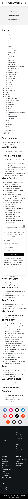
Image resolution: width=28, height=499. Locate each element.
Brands (7, 37)
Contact (7, 120)
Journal (7, 126)
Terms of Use (8, 35)
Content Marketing (10, 90)
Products (10, 102)
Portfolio (7, 96)
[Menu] (2, 3)
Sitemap (7, 94)
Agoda (9, 86)
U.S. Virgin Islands (11, 378)
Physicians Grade (12, 116)
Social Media (11, 110)
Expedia (10, 70)
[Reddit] (23, 416)
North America (10, 287)
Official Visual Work (13, 100)
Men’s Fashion (20, 439)
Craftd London (12, 74)
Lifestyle (10, 108)
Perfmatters (11, 49)
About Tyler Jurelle (10, 130)
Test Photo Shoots (13, 98)
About (3, 433)
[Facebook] (5, 410)
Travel (5, 366)
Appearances (8, 88)
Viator (9, 43)
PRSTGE (10, 47)
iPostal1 (10, 59)
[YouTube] (11, 416)
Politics (18, 445)
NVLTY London (12, 53)
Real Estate (8, 300)
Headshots (11, 104)
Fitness (10, 106)
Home (6, 128)
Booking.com (11, 78)
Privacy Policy (9, 124)
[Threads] (17, 410)
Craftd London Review (11, 206)
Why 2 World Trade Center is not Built (15, 308)
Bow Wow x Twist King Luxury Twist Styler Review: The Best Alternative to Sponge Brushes (15, 169)
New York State (10, 278)
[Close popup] (24, 226)
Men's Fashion (9, 178)
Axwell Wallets (12, 80)
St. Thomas (8, 311)
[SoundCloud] (8, 422)
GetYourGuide (12, 64)
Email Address (9, 247)
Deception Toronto (13, 72)
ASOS (9, 82)
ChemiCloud (11, 76)
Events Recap (9, 147)
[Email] (20, 422)
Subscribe (14, 254)
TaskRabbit (11, 39)
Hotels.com (11, 60)
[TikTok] (17, 416)
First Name (7, 240)
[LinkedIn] (23, 410)
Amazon (10, 84)
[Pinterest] (5, 416)
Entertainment (10, 138)
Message (18, 441)
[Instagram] (11, 410)
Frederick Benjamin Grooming (16, 66)
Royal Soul (11, 118)
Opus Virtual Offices (13, 51)
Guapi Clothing (12, 62)
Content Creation (21, 459)
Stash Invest (11, 45)
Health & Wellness (11, 155)
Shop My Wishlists (7, 443)
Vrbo (9, 41)
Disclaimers (8, 122)
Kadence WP (11, 56)
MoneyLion (11, 55)
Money (18, 443)
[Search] (25, 3)
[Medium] (14, 422)
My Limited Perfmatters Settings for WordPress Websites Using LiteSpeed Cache (15, 326)
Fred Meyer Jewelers (13, 68)
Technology (8, 319)
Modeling (7, 92)
